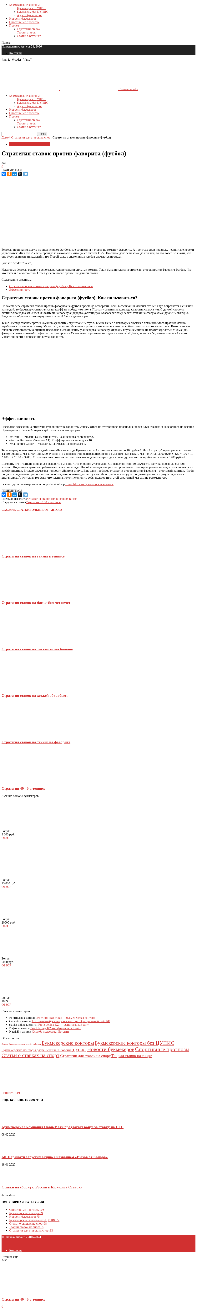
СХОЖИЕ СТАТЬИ (15, 509)
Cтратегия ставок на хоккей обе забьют (35, 695)
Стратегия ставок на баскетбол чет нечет (36, 603)
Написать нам (11, 1092)
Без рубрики (35, 1044)
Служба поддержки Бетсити (50, 1031)
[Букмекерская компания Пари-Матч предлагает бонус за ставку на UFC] (11, 1119)
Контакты (15, 53)
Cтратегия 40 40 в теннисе (43, 502)
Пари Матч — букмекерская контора (89, 484)
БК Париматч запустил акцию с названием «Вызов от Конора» (55, 1157)
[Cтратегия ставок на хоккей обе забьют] (24, 688)
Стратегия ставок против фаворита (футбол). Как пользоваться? (51, 286)
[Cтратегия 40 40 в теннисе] (24, 781)
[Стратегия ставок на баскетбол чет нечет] (24, 595)
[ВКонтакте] (4, 174)
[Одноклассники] (9, 174)
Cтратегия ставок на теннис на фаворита (36, 742)
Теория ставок (26, 32)
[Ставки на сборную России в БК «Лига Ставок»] (11, 1179)
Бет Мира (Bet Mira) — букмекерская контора (65, 1017)
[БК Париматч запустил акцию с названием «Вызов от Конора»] (11, 1149)
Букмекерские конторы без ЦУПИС (134, 1043)
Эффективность (19, 289)
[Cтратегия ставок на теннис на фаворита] (24, 734)
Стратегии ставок (28, 29)
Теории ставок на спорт (131, 1055)
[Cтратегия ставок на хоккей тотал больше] (24, 641)
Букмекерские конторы (24, 4)
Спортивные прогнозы (24, 22)
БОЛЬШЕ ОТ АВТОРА (45, 509)
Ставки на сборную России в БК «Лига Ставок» (42, 1187)
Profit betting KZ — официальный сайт (63, 1024)
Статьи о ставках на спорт (30, 1055)
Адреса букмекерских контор (15, 1044)
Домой (6, 137)
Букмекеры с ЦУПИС (31, 8)
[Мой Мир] (14, 174)
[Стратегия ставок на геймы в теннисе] (24, 548)
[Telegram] (25, 174)
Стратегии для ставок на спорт (31, 137)
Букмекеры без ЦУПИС (32, 11)
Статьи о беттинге (29, 36)
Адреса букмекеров (29, 15)
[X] (20, 174)
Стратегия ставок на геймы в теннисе (33, 556)
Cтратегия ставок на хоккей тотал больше (37, 649)
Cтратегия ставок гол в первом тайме (52, 498)
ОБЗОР (6, 837)
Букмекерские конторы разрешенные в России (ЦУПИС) (44, 1050)
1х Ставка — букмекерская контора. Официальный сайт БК (71, 1021)
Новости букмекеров (23, 18)
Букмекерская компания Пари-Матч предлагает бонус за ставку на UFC (63, 1127)
